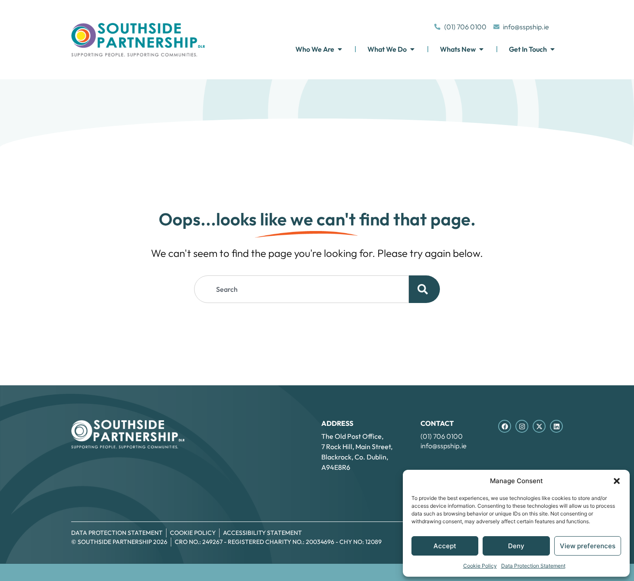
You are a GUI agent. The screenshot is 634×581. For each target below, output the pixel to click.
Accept (444, 546)
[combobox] (301, 289)
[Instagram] (521, 426)
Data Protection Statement (533, 565)
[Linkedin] (556, 426)
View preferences (587, 546)
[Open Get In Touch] (552, 49)
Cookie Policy (480, 565)
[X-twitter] (539, 426)
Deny (516, 546)
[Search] (424, 289)
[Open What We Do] (412, 49)
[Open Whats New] (481, 49)
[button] (616, 481)
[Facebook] (504, 426)
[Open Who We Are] (339, 49)
